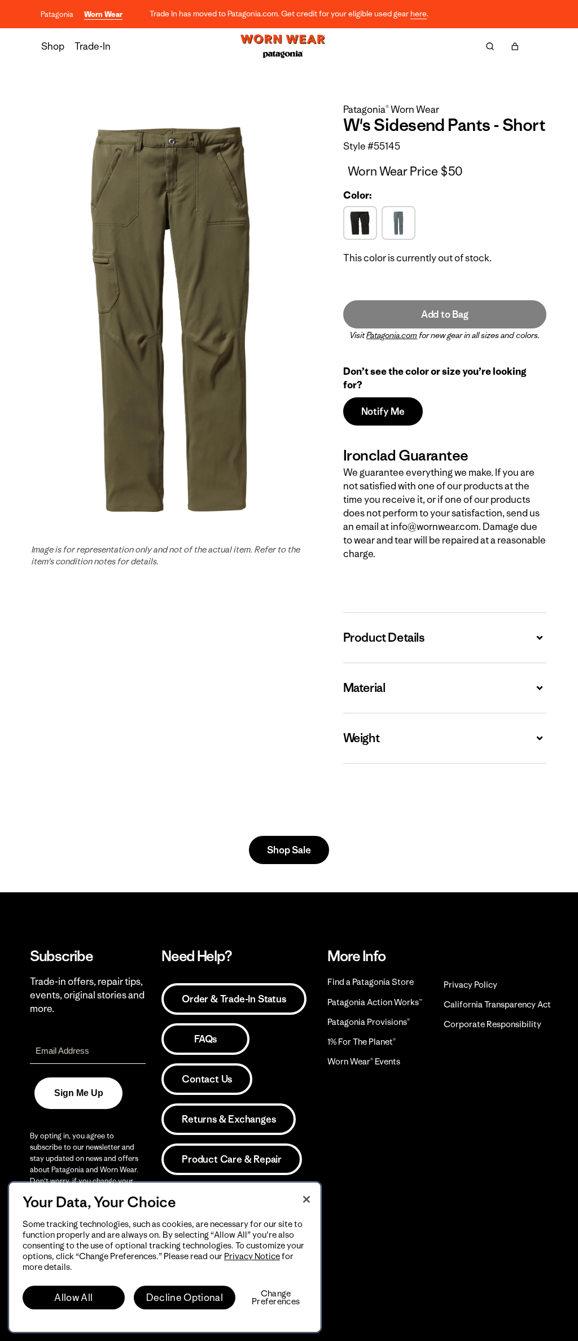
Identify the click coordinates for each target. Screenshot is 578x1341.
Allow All (73, 1297)
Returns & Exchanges (228, 1119)
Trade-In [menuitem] (93, 46)
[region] (165, 1257)
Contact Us (207, 1079)
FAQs (205, 1039)
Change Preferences (276, 1297)
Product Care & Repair (232, 1159)
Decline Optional (184, 1297)
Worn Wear (103, 14)
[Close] (306, 1199)
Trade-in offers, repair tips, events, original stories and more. (87, 995)
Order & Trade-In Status (234, 999)
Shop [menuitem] (52, 46)
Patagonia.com (391, 335)
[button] (514, 46)
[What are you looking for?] (490, 46)
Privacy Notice (252, 1256)
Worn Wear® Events (363, 1061)
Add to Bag (444, 314)
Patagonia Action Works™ (374, 1002)
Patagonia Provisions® (368, 1021)
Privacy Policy (470, 984)
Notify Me (383, 411)
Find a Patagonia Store (370, 981)
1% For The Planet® (361, 1041)
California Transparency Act (497, 1004)
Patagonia (57, 14)
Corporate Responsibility (492, 1024)
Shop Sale (288, 850)
